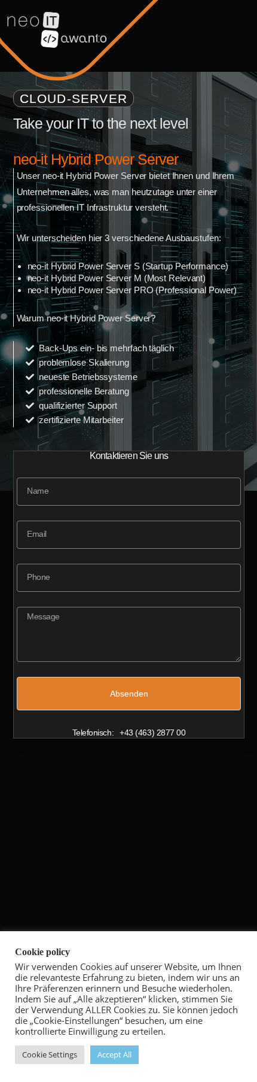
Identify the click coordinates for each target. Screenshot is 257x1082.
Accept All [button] (114, 1054)
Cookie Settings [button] (49, 1054)
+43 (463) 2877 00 (152, 732)
